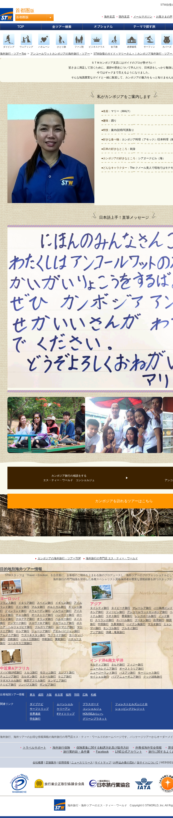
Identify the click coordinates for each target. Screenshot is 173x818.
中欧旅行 (47, 639)
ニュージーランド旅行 (103, 672)
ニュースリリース (82, 762)
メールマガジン (142, 16)
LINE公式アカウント (128, 751)
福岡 (68, 694)
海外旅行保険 (61, 747)
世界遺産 (35, 713)
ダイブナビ (36, 704)
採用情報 (63, 762)
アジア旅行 (97, 632)
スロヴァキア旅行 (39, 623)
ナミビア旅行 (8, 684)
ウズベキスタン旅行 (33, 635)
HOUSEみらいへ (93, 713)
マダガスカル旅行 (11, 680)
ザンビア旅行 (48, 684)
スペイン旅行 (45, 602)
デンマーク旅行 (17, 623)
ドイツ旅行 (22, 606)
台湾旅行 (158, 620)
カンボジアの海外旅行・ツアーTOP (59, 558)
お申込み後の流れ (124, 762)
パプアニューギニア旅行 (126, 676)
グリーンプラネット (95, 718)
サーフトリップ (39, 708)
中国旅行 (103, 624)
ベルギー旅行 (63, 619)
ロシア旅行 (22, 631)
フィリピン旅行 (115, 612)
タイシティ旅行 (99, 608)
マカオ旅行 (154, 624)
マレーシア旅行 (141, 608)
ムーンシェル (65, 704)
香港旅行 (127, 616)
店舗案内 (51, 762)
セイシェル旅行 (99, 676)
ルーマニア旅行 (65, 627)
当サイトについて (147, 762)
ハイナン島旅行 (136, 624)
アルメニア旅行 (9, 635)
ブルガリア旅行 (44, 627)
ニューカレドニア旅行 (103, 668)
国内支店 (124, 16)
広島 (85, 694)
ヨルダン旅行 (29, 676)
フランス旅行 (8, 602)
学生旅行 (35, 718)
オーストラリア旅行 (131, 668)
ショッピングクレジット (130, 708)
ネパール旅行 (124, 620)
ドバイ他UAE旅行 (11, 672)
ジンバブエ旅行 (27, 684)
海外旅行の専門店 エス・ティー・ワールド (112, 558)
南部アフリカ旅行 (35, 680)
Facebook (102, 751)
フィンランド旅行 (16, 610)
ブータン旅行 (143, 620)
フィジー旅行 (135, 664)
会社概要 (38, 762)
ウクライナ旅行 (57, 635)
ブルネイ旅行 (130, 628)
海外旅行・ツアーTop (13, 53)
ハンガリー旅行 (64, 615)
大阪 (49, 694)
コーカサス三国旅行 (20, 643)
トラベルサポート (34, 747)
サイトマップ (103, 762)
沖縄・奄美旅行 (115, 632)
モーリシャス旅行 (148, 672)
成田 (40, 694)
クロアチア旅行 (25, 619)
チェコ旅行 (22, 615)
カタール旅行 (48, 676)
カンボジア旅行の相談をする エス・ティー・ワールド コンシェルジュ (69, 478)
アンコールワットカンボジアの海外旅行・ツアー (60, 53)
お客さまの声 (164, 16)
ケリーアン (63, 708)
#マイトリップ (66, 713)
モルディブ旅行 (99, 664)
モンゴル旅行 (111, 628)
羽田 (77, 694)
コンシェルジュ (92, 708)
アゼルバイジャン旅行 (66, 631)
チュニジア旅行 (9, 676)
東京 (32, 694)
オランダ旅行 (45, 619)
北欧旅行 (13, 639)
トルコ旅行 (31, 672)
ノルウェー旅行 (62, 610)
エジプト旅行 (66, 672)
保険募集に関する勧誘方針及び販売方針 (102, 747)
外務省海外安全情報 (148, 747)
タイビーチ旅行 (120, 608)
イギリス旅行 (63, 602)
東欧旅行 (60, 639)
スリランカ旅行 (104, 620)
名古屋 (59, 694)
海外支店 (109, 16)
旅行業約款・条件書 (76, 751)
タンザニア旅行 (57, 680)
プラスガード (91, 704)
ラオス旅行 (112, 616)
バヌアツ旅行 (127, 672)
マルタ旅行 (38, 606)
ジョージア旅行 (41, 631)
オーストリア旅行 (42, 615)
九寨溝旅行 (117, 624)
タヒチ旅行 (118, 664)
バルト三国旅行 (30, 639)
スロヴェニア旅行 (63, 623)
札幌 (93, 694)
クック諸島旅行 (152, 676)
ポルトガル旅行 (56, 606)
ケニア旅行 (65, 676)
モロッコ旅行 (48, 672)
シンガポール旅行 (145, 616)
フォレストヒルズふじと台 (131, 704)
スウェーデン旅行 (39, 610)
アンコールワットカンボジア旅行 (147, 612)
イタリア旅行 (26, 602)
